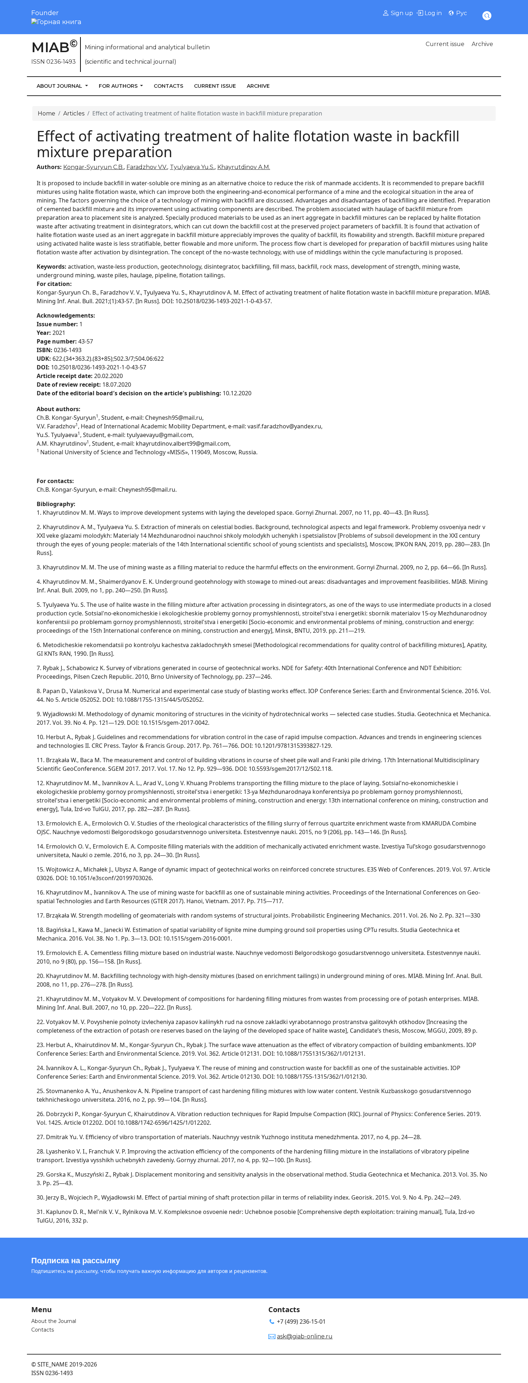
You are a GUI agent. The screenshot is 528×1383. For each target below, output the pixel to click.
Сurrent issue (445, 44)
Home (46, 113)
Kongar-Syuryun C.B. (93, 167)
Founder (45, 13)
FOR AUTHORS (119, 86)
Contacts (168, 86)
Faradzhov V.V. (146, 167)
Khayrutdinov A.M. (243, 167)
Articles (73, 113)
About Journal (60, 86)
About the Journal (53, 1321)
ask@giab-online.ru (305, 1336)
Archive (482, 44)
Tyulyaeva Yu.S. (192, 167)
